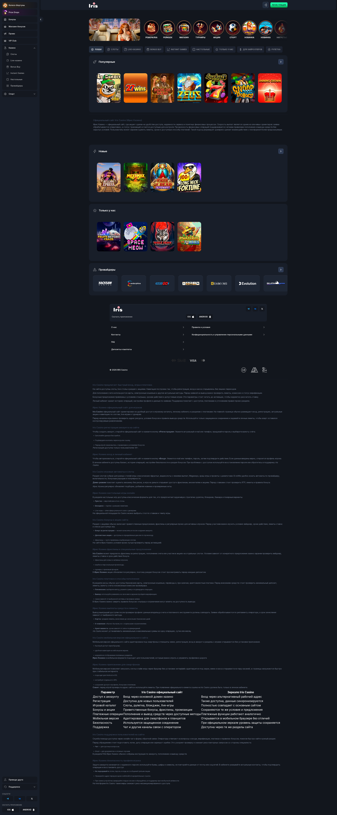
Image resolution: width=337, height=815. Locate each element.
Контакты (115, 334)
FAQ (113, 342)
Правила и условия (201, 327)
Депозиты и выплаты (121, 349)
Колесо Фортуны (17, 5)
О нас (114, 327)
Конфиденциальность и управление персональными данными (222, 334)
